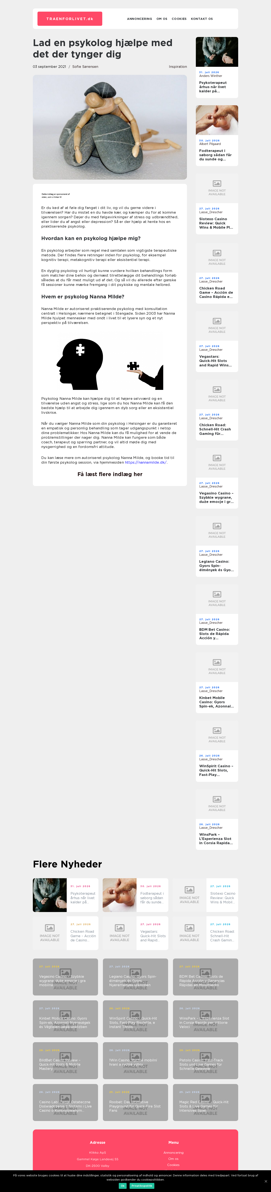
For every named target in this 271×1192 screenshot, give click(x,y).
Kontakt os (202, 18)
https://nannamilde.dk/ (146, 462)
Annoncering (139, 18)
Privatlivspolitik (142, 1185)
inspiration (178, 67)
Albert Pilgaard (210, 143)
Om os (162, 18)
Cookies (179, 18)
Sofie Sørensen (85, 67)
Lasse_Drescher (211, 212)
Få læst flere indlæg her (109, 474)
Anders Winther (210, 75)
